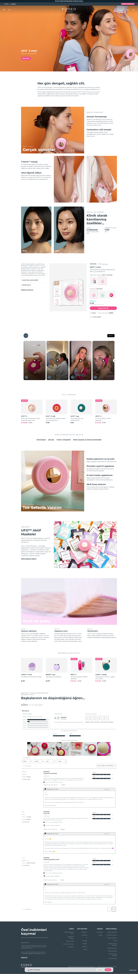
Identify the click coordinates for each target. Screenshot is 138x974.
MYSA (115, 941)
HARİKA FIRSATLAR (128, 4)
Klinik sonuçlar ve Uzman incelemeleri (87, 440)
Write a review (105, 264)
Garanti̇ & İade (70, 941)
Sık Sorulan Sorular (68, 944)
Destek (101, 935)
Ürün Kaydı (99, 932)
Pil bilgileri (71, 947)
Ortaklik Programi (112, 935)
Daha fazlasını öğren (28, 559)
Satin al (108, 969)
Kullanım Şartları (112, 948)
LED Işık (51, 440)
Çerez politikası (112, 958)
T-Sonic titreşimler (63, 440)
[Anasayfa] (69, 10)
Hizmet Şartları (37, 953)
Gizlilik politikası (28, 953)
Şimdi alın (26, 58)
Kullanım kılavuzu (27, 290)
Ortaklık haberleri (112, 938)
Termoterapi (41, 440)
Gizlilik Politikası (112, 951)
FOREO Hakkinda (112, 932)
